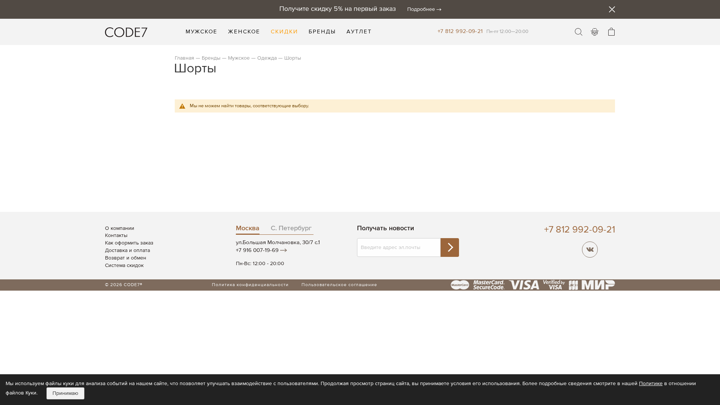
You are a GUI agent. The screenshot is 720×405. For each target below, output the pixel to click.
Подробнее (421, 9)
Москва (248, 228)
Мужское (239, 58)
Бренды (211, 58)
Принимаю (65, 393)
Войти (595, 32)
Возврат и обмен (125, 258)
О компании (119, 228)
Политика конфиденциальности (250, 285)
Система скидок (124, 265)
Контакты (116, 235)
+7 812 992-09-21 (460, 31)
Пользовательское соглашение (339, 285)
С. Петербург (291, 228)
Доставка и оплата (127, 250)
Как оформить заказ (129, 243)
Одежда (267, 58)
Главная (184, 58)
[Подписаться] (449, 247)
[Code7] (126, 32)
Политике (651, 383)
